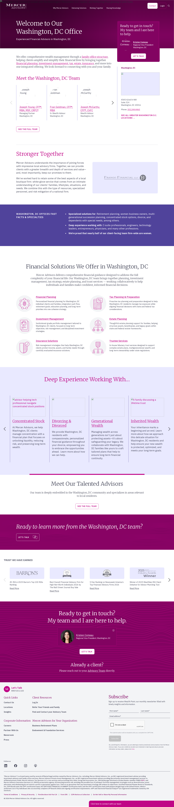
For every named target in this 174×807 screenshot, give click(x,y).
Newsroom (9, 735)
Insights (7, 712)
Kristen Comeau (140, 42)
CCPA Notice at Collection (80, 795)
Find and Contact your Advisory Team (49, 712)
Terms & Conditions (11, 795)
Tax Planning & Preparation (124, 297)
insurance (88, 63)
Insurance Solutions (47, 340)
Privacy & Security (28, 795)
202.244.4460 (133, 109)
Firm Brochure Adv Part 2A (47, 795)
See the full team (27, 129)
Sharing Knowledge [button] (113, 8)
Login (162, 6)
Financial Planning (46, 297)
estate (77, 63)
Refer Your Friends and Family (46, 707)
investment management (53, 63)
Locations (8, 707)
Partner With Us (11, 730)
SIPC (143, 780)
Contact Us (9, 702)
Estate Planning (118, 318)
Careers (7, 725)
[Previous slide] (10, 102)
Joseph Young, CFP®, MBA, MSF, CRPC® (30, 108)
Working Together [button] (96, 8)
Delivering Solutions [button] (79, 8)
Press (6, 740)
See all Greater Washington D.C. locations (139, 116)
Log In (35, 702)
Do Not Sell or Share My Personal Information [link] (110, 795)
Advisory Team (96, 670)
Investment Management (50, 318)
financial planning (27, 63)
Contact (152, 6)
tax (71, 63)
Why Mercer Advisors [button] (60, 8)
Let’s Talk (138, 56)
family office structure (95, 56)
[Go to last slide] (4, 429)
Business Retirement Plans (44, 725)
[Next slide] (113, 102)
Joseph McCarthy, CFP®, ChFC (90, 108)
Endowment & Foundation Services (48, 730)
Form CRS (64, 795)
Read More (14, 588)
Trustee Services (118, 340)
